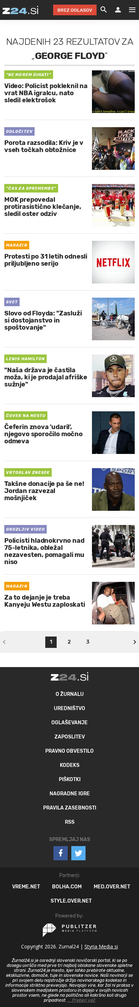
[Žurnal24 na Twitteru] (78, 853)
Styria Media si (101, 946)
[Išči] (104, 10)
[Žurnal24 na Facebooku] (60, 853)
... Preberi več (82, 1000)
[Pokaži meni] (128, 10)
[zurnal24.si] (20, 10)
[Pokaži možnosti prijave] (118, 10)
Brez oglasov (74, 10)
